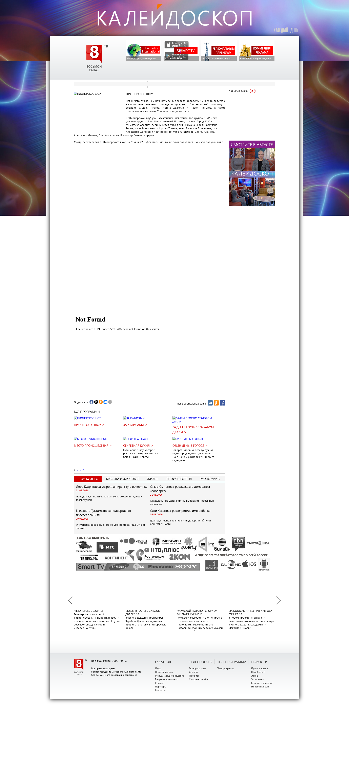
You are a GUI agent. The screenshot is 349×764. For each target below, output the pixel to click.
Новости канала (164, 672)
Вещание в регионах (166, 679)
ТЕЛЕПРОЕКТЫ (200, 661)
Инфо (158, 668)
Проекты (194, 675)
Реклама (159, 682)
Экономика (210, 478)
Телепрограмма (197, 668)
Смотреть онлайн (198, 679)
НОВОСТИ (259, 661)
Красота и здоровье (122, 478)
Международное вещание (169, 675)
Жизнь (152, 478)
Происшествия (179, 478)
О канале (163, 661)
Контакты (160, 690)
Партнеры (160, 686)
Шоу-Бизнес (88, 478)
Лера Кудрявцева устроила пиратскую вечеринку (111, 486)
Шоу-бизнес (258, 672)
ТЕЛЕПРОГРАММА (231, 661)
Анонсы (193, 672)
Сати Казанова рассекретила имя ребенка (180, 510)
